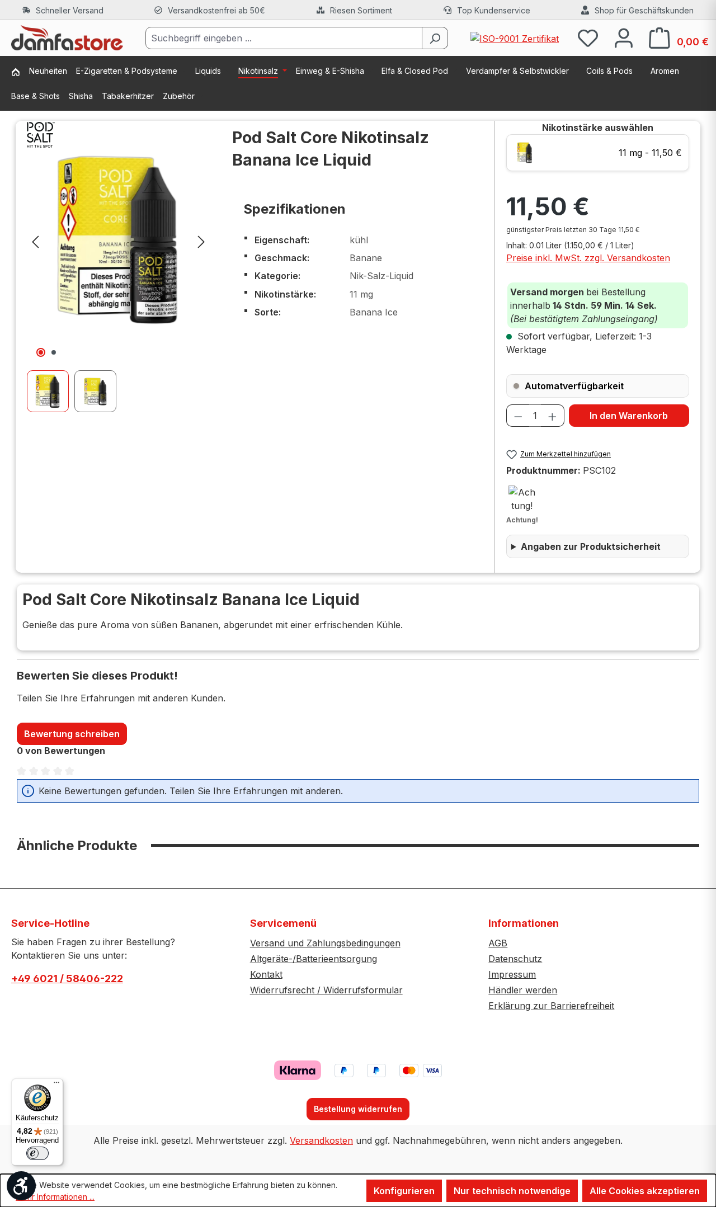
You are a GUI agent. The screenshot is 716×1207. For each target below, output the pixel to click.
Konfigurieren (404, 1190)
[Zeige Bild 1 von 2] (41, 352)
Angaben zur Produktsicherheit (591, 546)
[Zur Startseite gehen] (67, 38)
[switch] (37, 1153)
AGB (497, 943)
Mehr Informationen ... (55, 1196)
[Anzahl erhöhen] (552, 415)
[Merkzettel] (588, 37)
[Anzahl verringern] (518, 415)
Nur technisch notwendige (512, 1190)
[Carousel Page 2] (98, 391)
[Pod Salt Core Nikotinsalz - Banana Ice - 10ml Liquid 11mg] (118, 240)
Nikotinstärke (597, 127)
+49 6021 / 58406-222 (67, 978)
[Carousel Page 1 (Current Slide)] (50, 391)
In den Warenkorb (629, 415)
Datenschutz (515, 958)
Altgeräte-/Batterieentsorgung (313, 958)
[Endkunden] (20, 73)
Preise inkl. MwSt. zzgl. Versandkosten (588, 257)
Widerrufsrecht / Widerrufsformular (326, 990)
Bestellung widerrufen (358, 1109)
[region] (118, 266)
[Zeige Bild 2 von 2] (53, 352)
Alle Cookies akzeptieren (645, 1190)
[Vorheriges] (35, 241)
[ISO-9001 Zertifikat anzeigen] (514, 37)
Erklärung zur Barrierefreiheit (551, 1005)
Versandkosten (321, 1140)
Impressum (512, 974)
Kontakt (266, 974)
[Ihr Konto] (624, 37)
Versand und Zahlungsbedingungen (325, 943)
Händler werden (522, 990)
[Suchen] (435, 38)
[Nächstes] (201, 241)
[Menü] (56, 1085)
